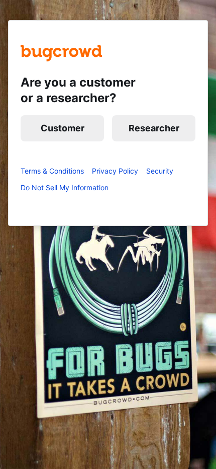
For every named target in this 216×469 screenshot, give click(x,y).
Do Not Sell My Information (65, 187)
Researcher (154, 128)
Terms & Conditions (52, 171)
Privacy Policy (115, 171)
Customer (62, 128)
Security (159, 171)
